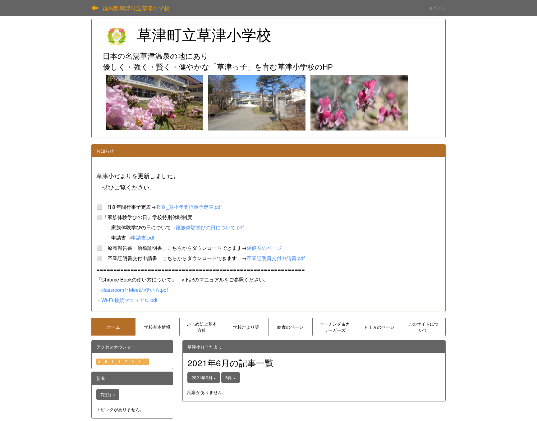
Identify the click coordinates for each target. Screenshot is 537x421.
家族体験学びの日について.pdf (210, 227)
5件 (229, 377)
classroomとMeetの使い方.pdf (134, 289)
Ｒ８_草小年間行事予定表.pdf (189, 206)
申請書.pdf (142, 237)
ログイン (437, 8)
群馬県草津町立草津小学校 (136, 8)
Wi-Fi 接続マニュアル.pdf (129, 300)
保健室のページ (264, 247)
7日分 (106, 394)
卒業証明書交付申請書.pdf (276, 258)
